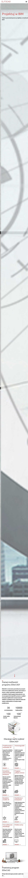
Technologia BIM (19, 745)
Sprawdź (5, 768)
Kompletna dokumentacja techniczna (7, 772)
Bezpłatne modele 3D (6, 798)
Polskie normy (19, 825)
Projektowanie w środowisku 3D (8, 746)
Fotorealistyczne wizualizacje (7, 825)
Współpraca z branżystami (19, 798)
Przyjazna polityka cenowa (19, 771)
